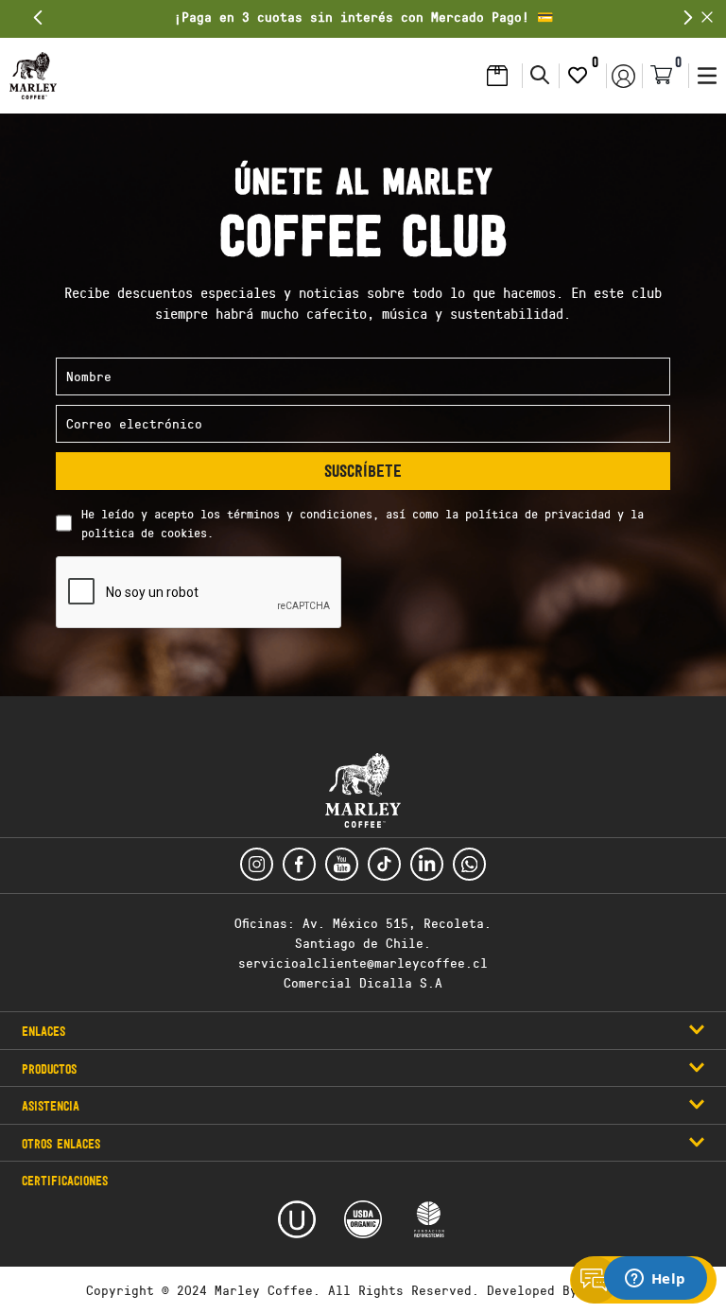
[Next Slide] (687, 17)
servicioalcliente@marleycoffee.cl (363, 963)
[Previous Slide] (38, 17)
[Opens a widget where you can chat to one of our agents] (655, 1280)
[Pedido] (502, 75)
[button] (33, 75)
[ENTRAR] (624, 76)
